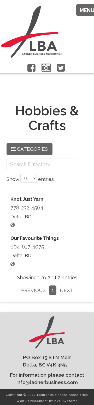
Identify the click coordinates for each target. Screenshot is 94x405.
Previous (33, 290)
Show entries (30, 179)
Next (66, 290)
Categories (32, 149)
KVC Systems (65, 401)
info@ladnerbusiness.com (47, 382)
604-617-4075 (27, 247)
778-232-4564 (26, 207)
